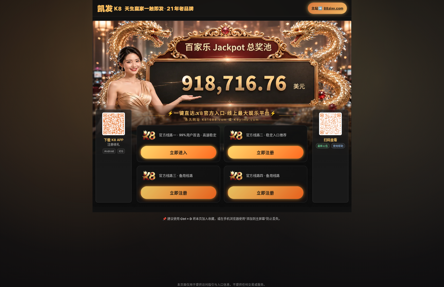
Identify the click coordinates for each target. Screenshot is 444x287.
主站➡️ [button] (327, 8)
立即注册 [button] (265, 152)
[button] (222, 87)
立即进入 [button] (178, 152)
